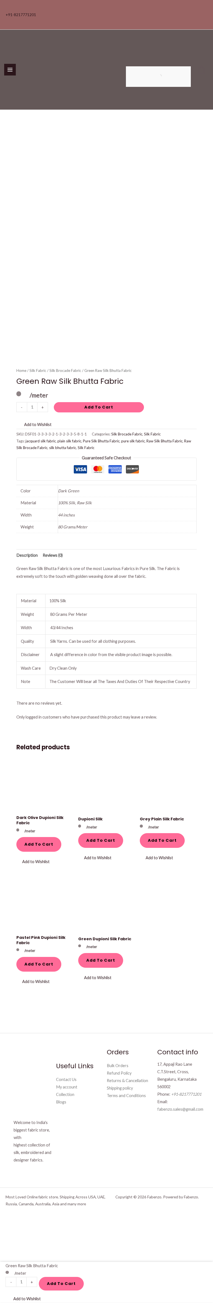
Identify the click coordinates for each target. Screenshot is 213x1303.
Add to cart (98, 407)
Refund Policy (119, 1073)
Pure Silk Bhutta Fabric (101, 441)
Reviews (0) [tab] (53, 555)
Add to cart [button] (38, 844)
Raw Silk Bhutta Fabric (164, 441)
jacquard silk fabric (41, 441)
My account (66, 1087)
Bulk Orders (117, 1065)
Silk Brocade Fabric (65, 370)
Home (21, 370)
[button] (34, 424)
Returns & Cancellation (127, 1080)
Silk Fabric (37, 370)
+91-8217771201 (21, 14)
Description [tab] (27, 555)
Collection (65, 1094)
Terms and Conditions (126, 1095)
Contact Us (66, 1079)
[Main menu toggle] (10, 69)
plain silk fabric (69, 441)
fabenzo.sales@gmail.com (180, 1109)
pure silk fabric (133, 441)
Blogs (61, 1102)
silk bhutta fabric (62, 447)
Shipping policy (120, 1088)
